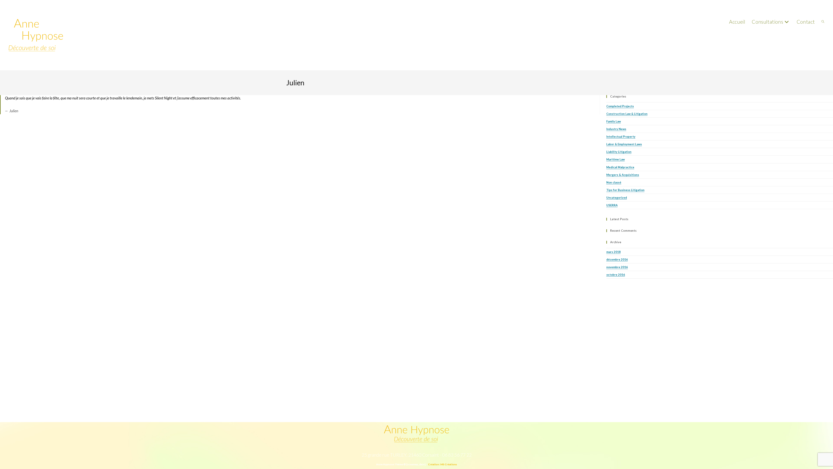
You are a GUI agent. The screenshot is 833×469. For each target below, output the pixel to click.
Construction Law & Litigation (627, 114)
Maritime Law (615, 159)
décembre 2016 (617, 259)
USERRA (612, 205)
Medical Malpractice (620, 167)
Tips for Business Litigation (625, 190)
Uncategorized (616, 197)
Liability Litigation (618, 152)
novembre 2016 (617, 267)
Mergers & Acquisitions (622, 175)
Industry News (616, 129)
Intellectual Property (620, 136)
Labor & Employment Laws (624, 144)
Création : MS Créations (442, 464)
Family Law (613, 121)
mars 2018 (613, 252)
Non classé (613, 182)
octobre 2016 (615, 274)
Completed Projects (620, 106)
